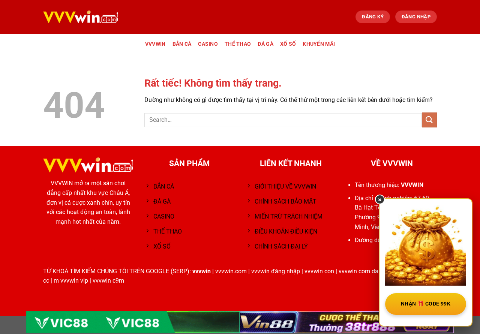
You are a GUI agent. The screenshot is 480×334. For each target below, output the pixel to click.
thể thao (238, 44)
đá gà (265, 44)
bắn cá (182, 44)
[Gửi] (429, 119)
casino (208, 44)
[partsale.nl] (80, 16)
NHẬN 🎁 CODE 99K (425, 304)
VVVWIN (155, 44)
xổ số (288, 44)
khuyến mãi (319, 44)
